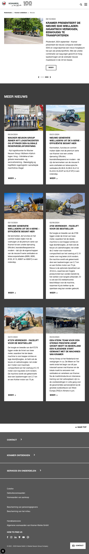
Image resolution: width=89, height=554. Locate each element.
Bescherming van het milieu (18, 511)
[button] (38, 77)
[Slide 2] (46, 77)
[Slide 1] (42, 77)
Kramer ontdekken (21, 13)
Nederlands (8, 13)
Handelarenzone (14, 521)
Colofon (10, 488)
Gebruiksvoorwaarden (16, 493)
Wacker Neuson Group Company (38, 546)
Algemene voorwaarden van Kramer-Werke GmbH (28, 525)
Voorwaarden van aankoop (18, 497)
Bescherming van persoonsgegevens (22, 507)
